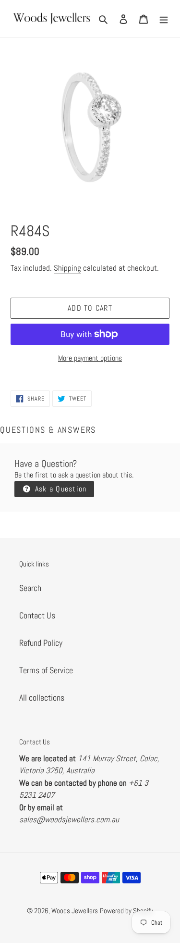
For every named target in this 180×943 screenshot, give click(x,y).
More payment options (90, 358)
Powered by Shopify (126, 910)
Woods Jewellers (74, 910)
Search (30, 587)
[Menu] (164, 18)
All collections (41, 697)
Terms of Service (46, 670)
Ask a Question (59, 489)
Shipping (67, 268)
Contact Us (37, 615)
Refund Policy (40, 642)
